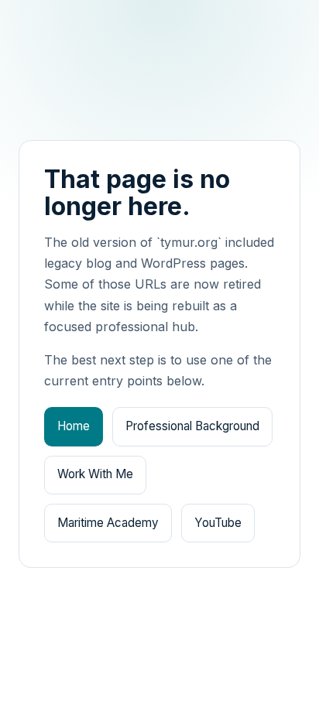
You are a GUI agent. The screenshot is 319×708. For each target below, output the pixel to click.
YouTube (218, 522)
